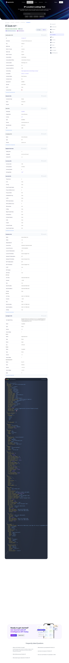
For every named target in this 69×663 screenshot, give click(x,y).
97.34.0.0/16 (17, 22)
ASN (53, 32)
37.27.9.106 (36, 16)
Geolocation (54, 26)
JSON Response (55, 52)
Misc (53, 37)
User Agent (54, 50)
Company (53, 34)
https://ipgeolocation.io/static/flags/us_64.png (27, 408)
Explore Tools (21, 635)
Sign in (61, 2)
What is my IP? (30, 2)
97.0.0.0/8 (12, 22)
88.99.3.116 (41, 16)
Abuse (53, 45)
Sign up (55, 2)
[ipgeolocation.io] (10, 2)
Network (53, 29)
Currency (53, 39)
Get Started (14, 635)
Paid (45, 29)
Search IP (53, 24)
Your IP (27, 16)
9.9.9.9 (31, 16)
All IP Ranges (7, 22)
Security (53, 42)
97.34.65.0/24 (23, 22)
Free (39, 29)
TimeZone (54, 47)
